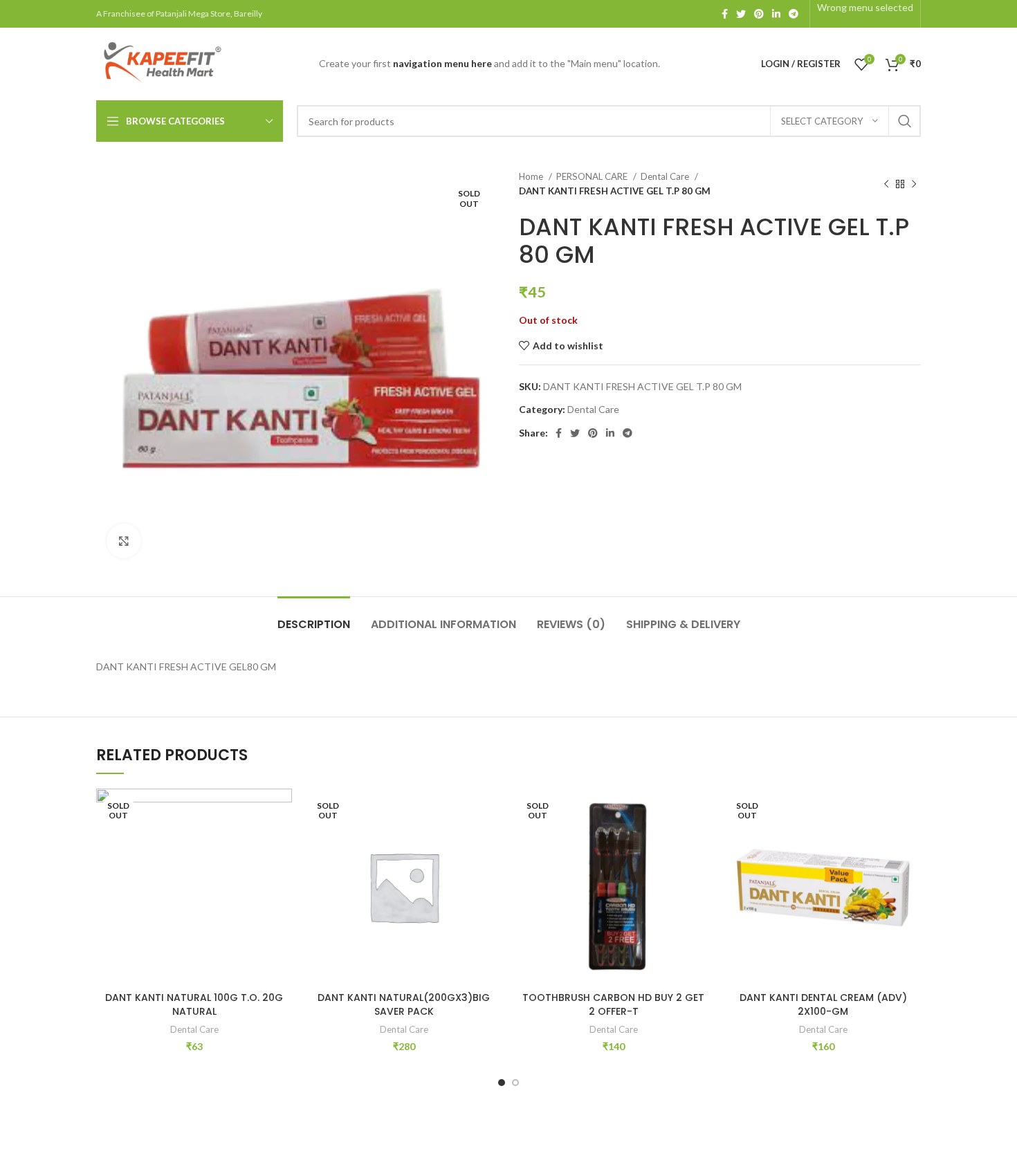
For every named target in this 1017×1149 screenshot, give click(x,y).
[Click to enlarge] (124, 541)
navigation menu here (442, 63)
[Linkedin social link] (776, 14)
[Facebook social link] (724, 14)
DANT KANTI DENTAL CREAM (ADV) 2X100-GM (823, 1004)
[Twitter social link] (741, 14)
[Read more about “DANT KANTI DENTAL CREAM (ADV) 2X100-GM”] (910, 842)
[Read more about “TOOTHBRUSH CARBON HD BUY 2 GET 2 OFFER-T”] (701, 842)
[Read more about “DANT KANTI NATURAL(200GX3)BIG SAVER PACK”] (491, 842)
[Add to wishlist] (281, 811)
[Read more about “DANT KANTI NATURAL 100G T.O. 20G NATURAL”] (281, 842)
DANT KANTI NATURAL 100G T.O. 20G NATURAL (194, 1004)
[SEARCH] (905, 121)
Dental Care (666, 176)
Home (532, 176)
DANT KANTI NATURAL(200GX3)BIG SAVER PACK (404, 1004)
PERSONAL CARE (593, 176)
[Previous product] (886, 184)
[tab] (313, 617)
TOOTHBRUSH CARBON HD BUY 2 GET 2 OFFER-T (613, 1004)
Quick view (281, 873)
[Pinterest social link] (759, 14)
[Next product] (914, 184)
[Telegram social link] (794, 14)
